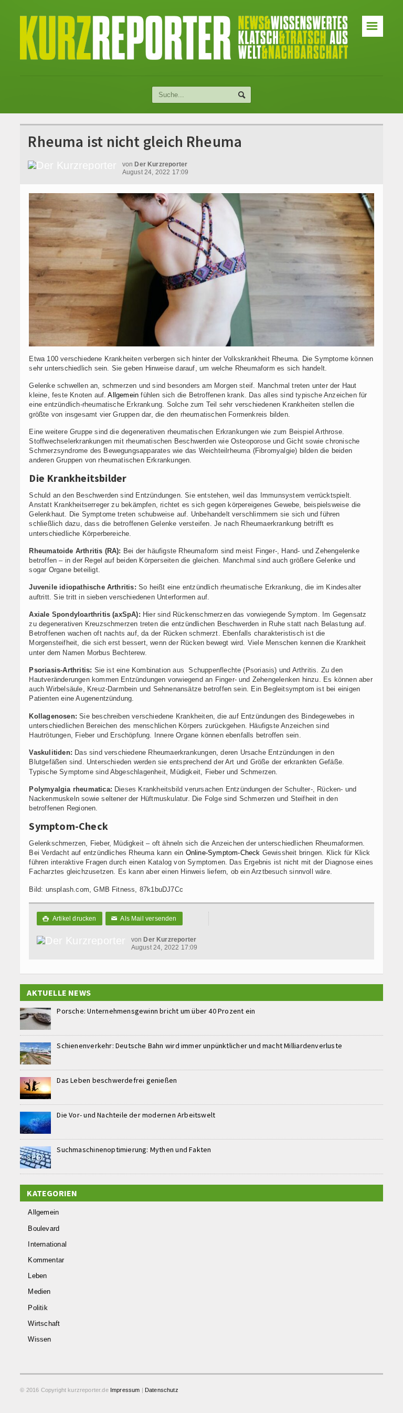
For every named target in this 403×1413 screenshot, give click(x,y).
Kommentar (46, 1260)
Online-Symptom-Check (223, 853)
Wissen (39, 1339)
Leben (37, 1276)
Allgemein (123, 395)
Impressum (125, 1390)
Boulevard (43, 1228)
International (47, 1244)
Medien (39, 1291)
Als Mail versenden (144, 918)
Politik (37, 1308)
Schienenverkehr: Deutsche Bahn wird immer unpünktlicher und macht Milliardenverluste (199, 1045)
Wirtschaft (44, 1323)
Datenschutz (161, 1390)
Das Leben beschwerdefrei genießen (117, 1080)
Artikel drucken (69, 918)
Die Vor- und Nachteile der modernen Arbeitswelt (136, 1115)
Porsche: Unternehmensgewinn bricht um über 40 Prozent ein (156, 1011)
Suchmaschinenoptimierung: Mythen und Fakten (134, 1149)
